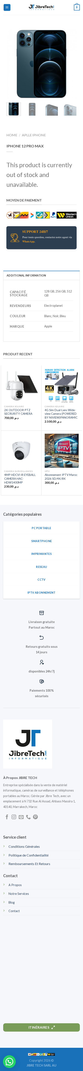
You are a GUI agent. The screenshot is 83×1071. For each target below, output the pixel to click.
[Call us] (28, 817)
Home (11, 135)
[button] (9, 1061)
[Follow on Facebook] (6, 817)
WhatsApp (28, 241)
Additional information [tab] (26, 275)
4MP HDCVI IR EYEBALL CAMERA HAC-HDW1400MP (20, 478)
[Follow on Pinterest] (35, 817)
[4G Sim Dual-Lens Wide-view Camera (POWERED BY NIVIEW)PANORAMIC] (62, 386)
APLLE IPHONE (34, 135)
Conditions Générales (24, 846)
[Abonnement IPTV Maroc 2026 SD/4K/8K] (62, 451)
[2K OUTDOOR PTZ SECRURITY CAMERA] (21, 386)
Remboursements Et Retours (29, 864)
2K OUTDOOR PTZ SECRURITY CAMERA (18, 412)
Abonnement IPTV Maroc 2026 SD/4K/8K (61, 476)
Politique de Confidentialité (29, 855)
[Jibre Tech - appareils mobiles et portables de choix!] (41, 7)
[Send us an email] (21, 817)
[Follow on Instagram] (13, 817)
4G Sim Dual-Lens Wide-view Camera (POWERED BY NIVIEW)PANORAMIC (61, 413)
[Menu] (7, 7)
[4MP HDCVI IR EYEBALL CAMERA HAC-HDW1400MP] (21, 451)
